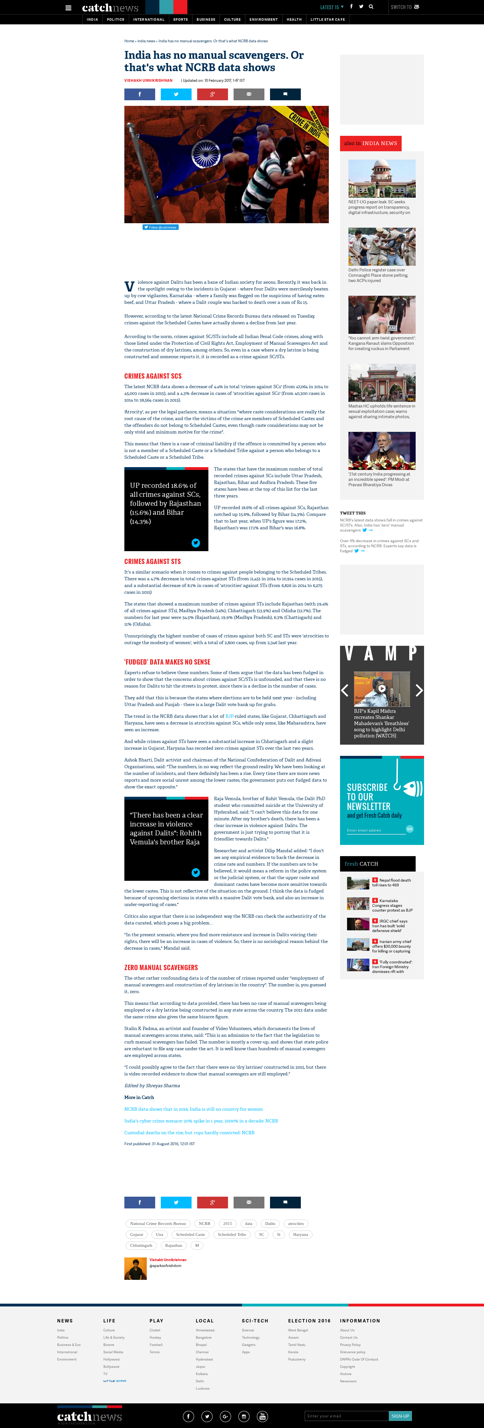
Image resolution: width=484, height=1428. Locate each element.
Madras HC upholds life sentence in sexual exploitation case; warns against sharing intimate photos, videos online (381, 411)
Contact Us (349, 1337)
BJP (229, 716)
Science (248, 1330)
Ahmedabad (205, 1330)
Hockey (155, 1337)
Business (206, 19)
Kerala (293, 1352)
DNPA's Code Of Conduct (359, 1359)
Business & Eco (69, 1344)
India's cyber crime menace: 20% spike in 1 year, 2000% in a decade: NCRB (201, 1121)
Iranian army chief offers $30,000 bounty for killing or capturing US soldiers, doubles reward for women (391, 951)
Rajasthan (173, 1245)
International (67, 1352)
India (92, 19)
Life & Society (114, 1337)
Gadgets (248, 1344)
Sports (180, 19)
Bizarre (108, 1344)
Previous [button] (344, 691)
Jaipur (200, 1366)
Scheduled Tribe (232, 1234)
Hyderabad (204, 1359)
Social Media (113, 1352)
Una (159, 1234)
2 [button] (373, 749)
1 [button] (365, 749)
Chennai (202, 1352)
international (149, 19)
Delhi (200, 1381)
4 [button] (390, 749)
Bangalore (204, 1337)
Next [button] (420, 691)
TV (105, 1373)
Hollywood (111, 1359)
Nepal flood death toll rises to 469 (391, 882)
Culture (232, 19)
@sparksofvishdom (165, 1265)
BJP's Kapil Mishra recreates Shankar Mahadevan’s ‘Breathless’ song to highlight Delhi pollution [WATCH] (381, 723)
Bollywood (111, 1366)
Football (156, 1344)
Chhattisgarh (141, 1245)
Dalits (270, 1223)
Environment (264, 19)
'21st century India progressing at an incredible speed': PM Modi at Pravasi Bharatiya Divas (379, 479)
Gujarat (136, 1234)
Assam (293, 1337)
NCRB (204, 1223)
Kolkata (202, 1373)
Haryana (300, 1234)
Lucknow (203, 1388)
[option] (382, 705)
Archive (346, 1373)
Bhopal (201, 1344)
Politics (116, 19)
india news (146, 40)
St (278, 1234)
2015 (227, 1223)
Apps (246, 1352)
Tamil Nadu (297, 1344)
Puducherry (297, 1359)
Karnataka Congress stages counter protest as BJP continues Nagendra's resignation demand (392, 910)
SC (261, 1234)
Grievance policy (353, 1352)
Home (129, 40)
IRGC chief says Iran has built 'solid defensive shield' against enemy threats (392, 928)
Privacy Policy (350, 1344)
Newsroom (348, 1381)
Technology (251, 1337)
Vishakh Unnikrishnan (148, 80)
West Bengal (298, 1330)
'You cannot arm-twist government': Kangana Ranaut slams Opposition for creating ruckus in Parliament (382, 343)
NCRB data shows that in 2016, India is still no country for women (193, 1109)
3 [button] (382, 749)
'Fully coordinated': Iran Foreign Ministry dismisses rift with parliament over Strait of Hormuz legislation (392, 971)
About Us (347, 1330)
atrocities (296, 1223)
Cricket (155, 1330)
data (248, 1223)
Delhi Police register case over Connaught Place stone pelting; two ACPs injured (378, 275)
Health (294, 19)
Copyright (347, 1366)
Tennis (155, 1352)
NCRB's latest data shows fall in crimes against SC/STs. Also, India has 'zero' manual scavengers (381, 525)
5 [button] (399, 749)
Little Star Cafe (328, 19)
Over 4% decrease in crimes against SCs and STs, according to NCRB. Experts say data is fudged (379, 545)
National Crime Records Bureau (158, 1223)
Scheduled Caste (190, 1234)
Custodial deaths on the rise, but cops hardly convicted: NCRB (189, 1133)
